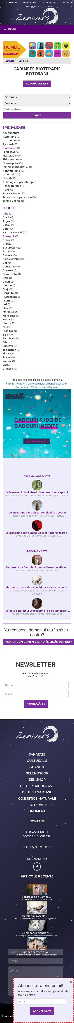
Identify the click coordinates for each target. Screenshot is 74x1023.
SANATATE (37, 754)
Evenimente (49, 2)
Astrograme (32, 6)
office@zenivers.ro (37, 847)
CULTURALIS (37, 760)
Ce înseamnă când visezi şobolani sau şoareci (38, 512)
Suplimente (37, 811)
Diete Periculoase (37, 786)
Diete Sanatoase (37, 792)
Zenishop (68, 2)
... (69, 495)
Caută (37, 115)
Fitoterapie (37, 805)
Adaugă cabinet (37, 83)
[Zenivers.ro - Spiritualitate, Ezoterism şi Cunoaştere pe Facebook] (37, 866)
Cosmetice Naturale (37, 798)
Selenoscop (29, 2)
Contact (49, 6)
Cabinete (11, 2)
